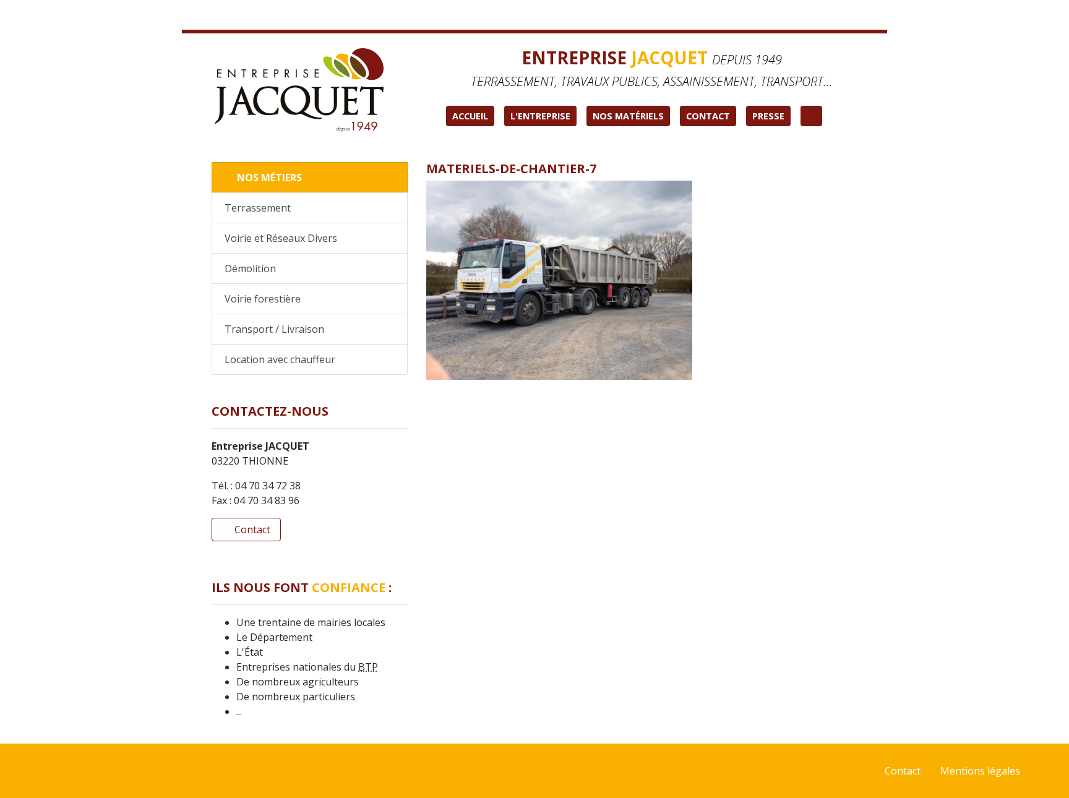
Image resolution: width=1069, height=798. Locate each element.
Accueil (470, 116)
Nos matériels (628, 116)
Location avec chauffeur (280, 359)
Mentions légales (980, 771)
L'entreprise (540, 116)
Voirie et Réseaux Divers (281, 238)
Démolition (250, 268)
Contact (708, 116)
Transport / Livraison (274, 329)
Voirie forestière (263, 299)
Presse (768, 116)
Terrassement (258, 208)
